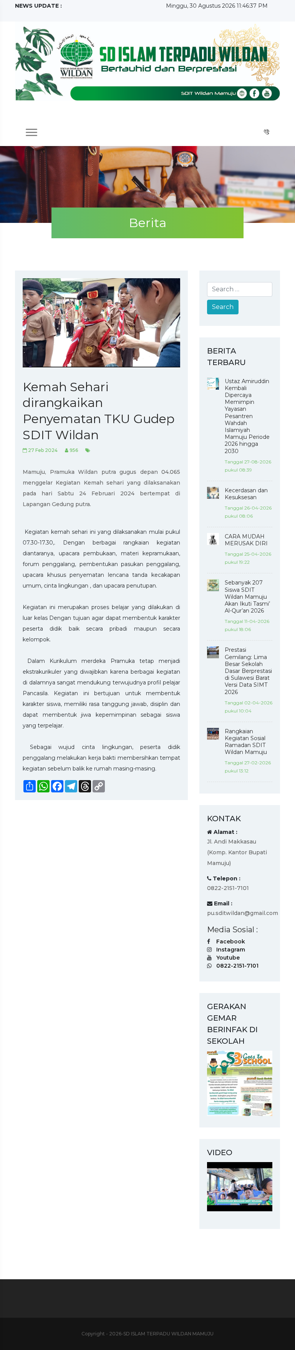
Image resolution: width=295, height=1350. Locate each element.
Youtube (228, 957)
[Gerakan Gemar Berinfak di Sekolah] (239, 1082)
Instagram (230, 949)
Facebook (230, 941)
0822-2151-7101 (237, 965)
